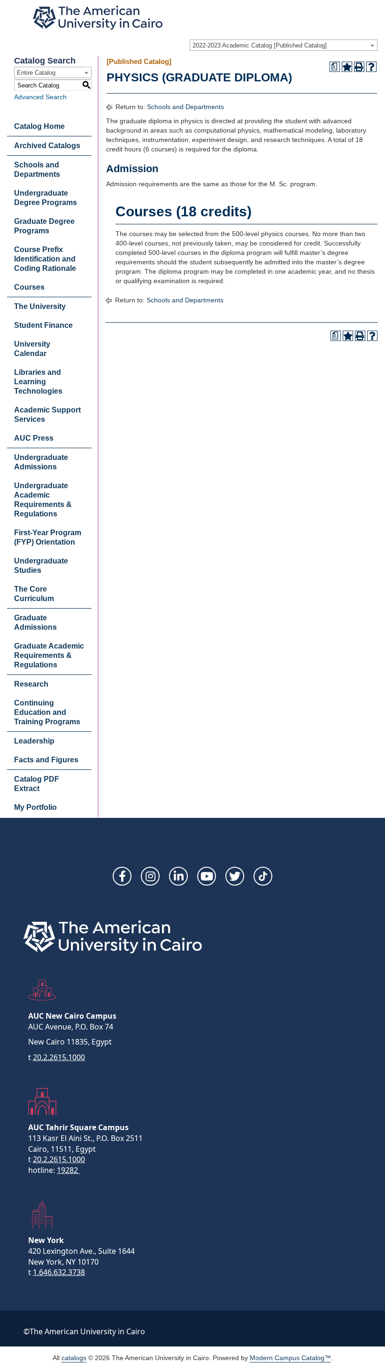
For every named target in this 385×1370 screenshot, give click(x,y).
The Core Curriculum (34, 593)
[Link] (263, 876)
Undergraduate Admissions (41, 462)
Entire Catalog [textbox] (36, 72)
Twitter (234, 876)
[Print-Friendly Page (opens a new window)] (359, 67)
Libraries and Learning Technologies (38, 381)
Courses (29, 287)
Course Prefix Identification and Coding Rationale (45, 258)
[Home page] (97, 17)
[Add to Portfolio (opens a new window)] (347, 67)
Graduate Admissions (35, 622)
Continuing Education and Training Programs (47, 712)
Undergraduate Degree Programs (45, 197)
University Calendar (32, 348)
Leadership (34, 741)
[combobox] (283, 45)
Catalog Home (39, 126)
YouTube (206, 876)
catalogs (74, 1358)
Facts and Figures (46, 760)
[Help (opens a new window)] (371, 67)
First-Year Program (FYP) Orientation (47, 537)
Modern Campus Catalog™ (290, 1358)
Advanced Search (40, 97)
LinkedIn (178, 876)
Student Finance (43, 325)
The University (40, 306)
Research (31, 684)
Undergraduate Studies (41, 565)
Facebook (122, 876)
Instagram (150, 876)
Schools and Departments (37, 169)
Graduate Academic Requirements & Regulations (49, 655)
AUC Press (34, 438)
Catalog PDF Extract (36, 783)
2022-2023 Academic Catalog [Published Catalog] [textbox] (259, 45)
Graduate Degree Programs (44, 226)
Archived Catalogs (47, 146)
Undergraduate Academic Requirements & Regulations (43, 500)
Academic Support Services (47, 414)
